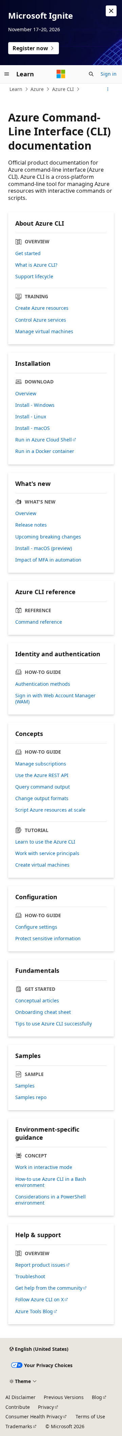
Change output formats (41, 798)
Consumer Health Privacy (33, 1416)
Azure (37, 89)
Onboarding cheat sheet (43, 1012)
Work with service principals (47, 853)
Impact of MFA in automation (48, 560)
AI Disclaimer (20, 1397)
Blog (97, 1397)
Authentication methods (42, 684)
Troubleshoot (30, 1276)
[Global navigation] (7, 74)
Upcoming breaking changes (48, 537)
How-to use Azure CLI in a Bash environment (50, 1182)
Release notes (31, 525)
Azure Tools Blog (34, 1311)
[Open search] (91, 74)
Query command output (42, 787)
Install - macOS (32, 428)
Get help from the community (48, 1288)
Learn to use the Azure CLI (45, 842)
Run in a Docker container (44, 451)
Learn (15, 89)
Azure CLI (63, 89)
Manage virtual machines (44, 331)
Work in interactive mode (43, 1167)
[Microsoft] (61, 74)
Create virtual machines (42, 865)
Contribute (17, 1407)
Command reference (38, 622)
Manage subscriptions (40, 764)
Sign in (109, 74)
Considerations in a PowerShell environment (50, 1200)
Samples (25, 1086)
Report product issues (40, 1265)
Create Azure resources (41, 308)
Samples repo (30, 1097)
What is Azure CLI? (36, 265)
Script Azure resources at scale (50, 810)
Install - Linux (30, 417)
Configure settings (36, 927)
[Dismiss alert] (111, 10)
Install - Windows (35, 405)
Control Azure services (40, 320)
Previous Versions (64, 1397)
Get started (28, 253)
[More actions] (108, 89)
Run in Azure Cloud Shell (43, 440)
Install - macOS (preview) (43, 548)
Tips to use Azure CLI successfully (53, 1024)
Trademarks (18, 1426)
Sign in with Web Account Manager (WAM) (55, 699)
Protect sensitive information (48, 939)
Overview (25, 394)
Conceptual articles (37, 1001)
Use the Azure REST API (41, 775)
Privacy (46, 1407)
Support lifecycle (34, 276)
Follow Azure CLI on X (39, 1300)
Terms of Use (90, 1416)
